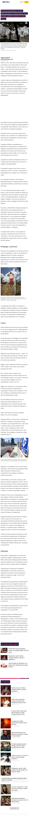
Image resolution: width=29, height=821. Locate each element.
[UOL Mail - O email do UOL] (21, 2)
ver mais (13, 808)
